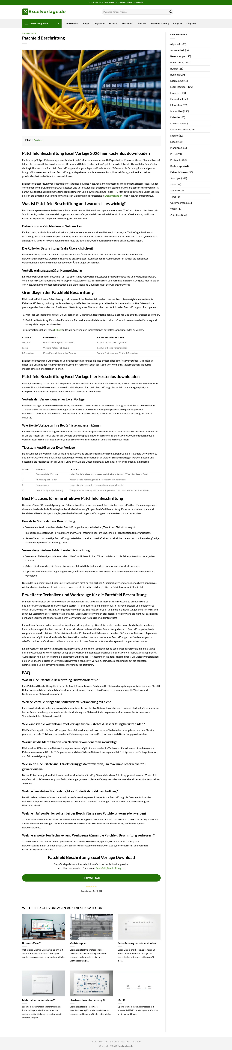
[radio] (87, 886)
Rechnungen (177, 166)
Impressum (97, 1041)
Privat (173, 153)
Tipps (173, 196)
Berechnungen (178, 56)
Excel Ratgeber (178, 86)
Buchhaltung (177, 62)
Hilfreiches (176, 105)
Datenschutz (112, 1041)
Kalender (141, 23)
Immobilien (176, 111)
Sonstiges (175, 178)
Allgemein (175, 44)
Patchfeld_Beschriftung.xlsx (111, 868)
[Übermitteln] (170, 12)
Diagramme (99, 23)
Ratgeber (177, 23)
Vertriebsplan (78, 943)
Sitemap (137, 1041)
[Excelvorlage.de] (43, 12)
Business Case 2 (31, 943)
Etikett (58, 329)
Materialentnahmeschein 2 (38, 1000)
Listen (173, 141)
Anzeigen (38, 140)
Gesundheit (127, 23)
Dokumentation (113, 195)
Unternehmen (29, 33)
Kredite (174, 135)
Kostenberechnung (160, 23)
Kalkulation (176, 123)
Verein (173, 208)
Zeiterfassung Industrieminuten (137, 943)
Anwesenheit (72, 23)
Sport (173, 184)
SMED (121, 1000)
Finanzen (113, 23)
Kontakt (126, 1041)
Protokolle (176, 159)
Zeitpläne (191, 23)
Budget (86, 23)
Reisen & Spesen (179, 172)
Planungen (176, 147)
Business (175, 74)
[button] (42, 23)
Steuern (174, 190)
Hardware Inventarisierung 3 (87, 1000)
